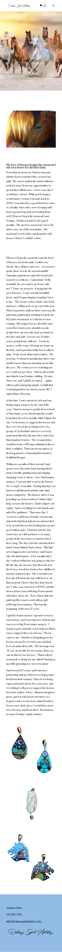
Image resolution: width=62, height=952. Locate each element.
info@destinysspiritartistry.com (23, 921)
